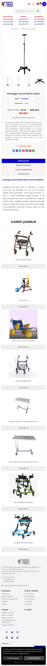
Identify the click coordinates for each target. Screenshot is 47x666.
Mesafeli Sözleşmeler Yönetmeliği (9, 621)
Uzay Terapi (23, 300)
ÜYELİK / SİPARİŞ (31, 591)
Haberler (5, 601)
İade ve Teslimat (7, 615)
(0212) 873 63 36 (9, 579)
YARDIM (5, 610)
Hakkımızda (5, 594)
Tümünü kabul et (34, 658)
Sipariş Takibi (28, 594)
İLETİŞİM (27, 610)
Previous (3, 88)
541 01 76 (23, 24)
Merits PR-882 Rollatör (24, 381)
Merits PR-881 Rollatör (24, 260)
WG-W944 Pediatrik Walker (23, 502)
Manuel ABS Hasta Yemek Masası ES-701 (23, 421)
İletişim (4, 604)
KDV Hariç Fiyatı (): (18, 109)
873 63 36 (39, 22)
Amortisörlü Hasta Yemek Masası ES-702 (23, 462)
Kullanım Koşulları (7, 618)
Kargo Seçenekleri (8, 625)
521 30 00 (8, 19)
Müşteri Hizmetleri (8, 596)
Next (43, 88)
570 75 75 (23, 19)
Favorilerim (28, 604)
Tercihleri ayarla (13, 658)
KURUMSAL (6, 591)
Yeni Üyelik (28, 601)
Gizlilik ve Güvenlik (8, 613)
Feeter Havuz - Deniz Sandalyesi (23, 341)
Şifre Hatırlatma (29, 599)
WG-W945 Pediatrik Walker (23, 543)
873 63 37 (39, 24)
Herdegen (25, 99)
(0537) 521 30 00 (9, 577)
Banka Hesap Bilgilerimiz (10, 599)
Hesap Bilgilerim (29, 596)
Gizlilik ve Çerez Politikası (24, 662)
